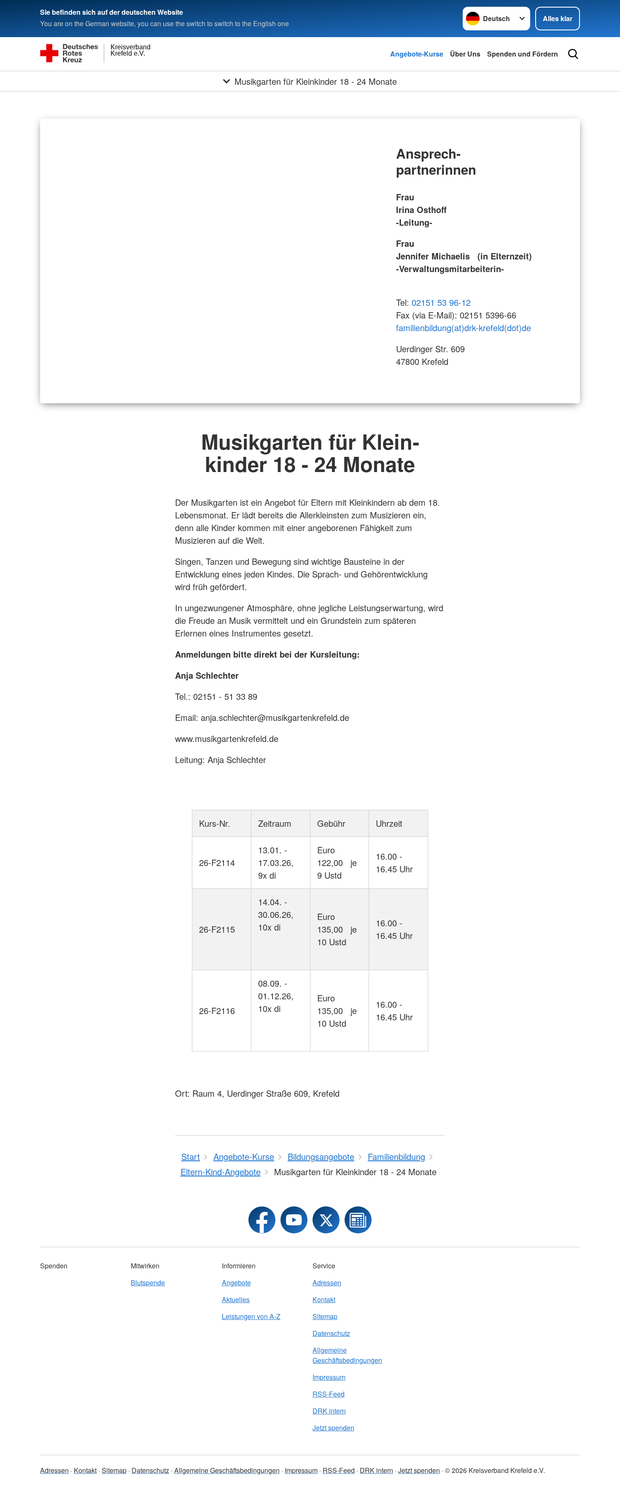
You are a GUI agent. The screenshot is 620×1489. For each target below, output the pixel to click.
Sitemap (325, 1316)
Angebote (236, 1282)
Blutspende (148, 1282)
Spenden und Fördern (522, 54)
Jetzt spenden (333, 1427)
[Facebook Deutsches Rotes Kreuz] (261, 1219)
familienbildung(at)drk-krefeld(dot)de (463, 327)
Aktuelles (236, 1299)
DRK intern (329, 1411)
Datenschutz (331, 1333)
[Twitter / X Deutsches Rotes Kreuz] (326, 1219)
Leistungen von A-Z (251, 1316)
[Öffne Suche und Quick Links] (573, 54)
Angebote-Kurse (416, 54)
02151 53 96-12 (441, 302)
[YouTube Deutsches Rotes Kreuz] (293, 1219)
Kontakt (324, 1299)
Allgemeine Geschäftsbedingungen (347, 1355)
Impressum (329, 1377)
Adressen (327, 1282)
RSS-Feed (329, 1394)
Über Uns (465, 54)
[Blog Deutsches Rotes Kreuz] (358, 1219)
